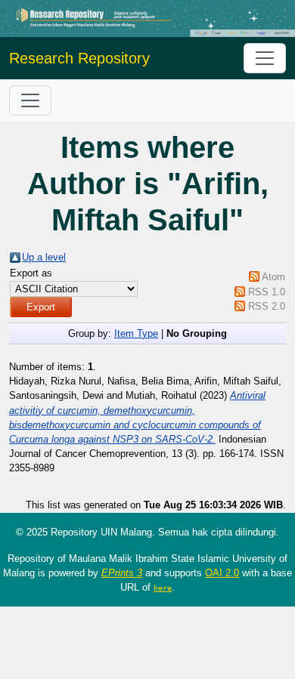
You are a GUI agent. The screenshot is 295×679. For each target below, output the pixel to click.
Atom (273, 276)
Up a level (44, 257)
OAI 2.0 (222, 573)
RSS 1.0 (266, 292)
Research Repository (79, 58)
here (163, 587)
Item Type (136, 333)
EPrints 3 (121, 573)
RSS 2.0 (266, 306)
